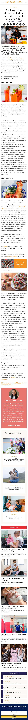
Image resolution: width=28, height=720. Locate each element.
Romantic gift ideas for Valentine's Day (14, 518)
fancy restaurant (12, 57)
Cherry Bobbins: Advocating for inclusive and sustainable (11, 664)
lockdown (21, 59)
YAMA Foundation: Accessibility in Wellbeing (12, 579)
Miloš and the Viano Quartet (11, 702)
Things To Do (14, 485)
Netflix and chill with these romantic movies (14, 489)
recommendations (12, 256)
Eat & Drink (14, 7)
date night (10, 59)
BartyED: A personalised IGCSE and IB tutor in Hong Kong (14, 550)
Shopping (14, 456)
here (5, 246)
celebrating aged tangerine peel (12, 683)
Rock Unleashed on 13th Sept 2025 (12, 692)
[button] (25, 2)
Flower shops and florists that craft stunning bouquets (14, 460)
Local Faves (20, 261)
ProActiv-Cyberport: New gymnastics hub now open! (13, 635)
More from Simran (13, 425)
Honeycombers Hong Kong (13, 2)
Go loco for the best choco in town (20, 264)
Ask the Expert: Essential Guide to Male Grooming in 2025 (12, 607)
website (13, 377)
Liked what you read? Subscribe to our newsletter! (13, 384)
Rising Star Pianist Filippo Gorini (12, 697)
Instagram (4, 379)
